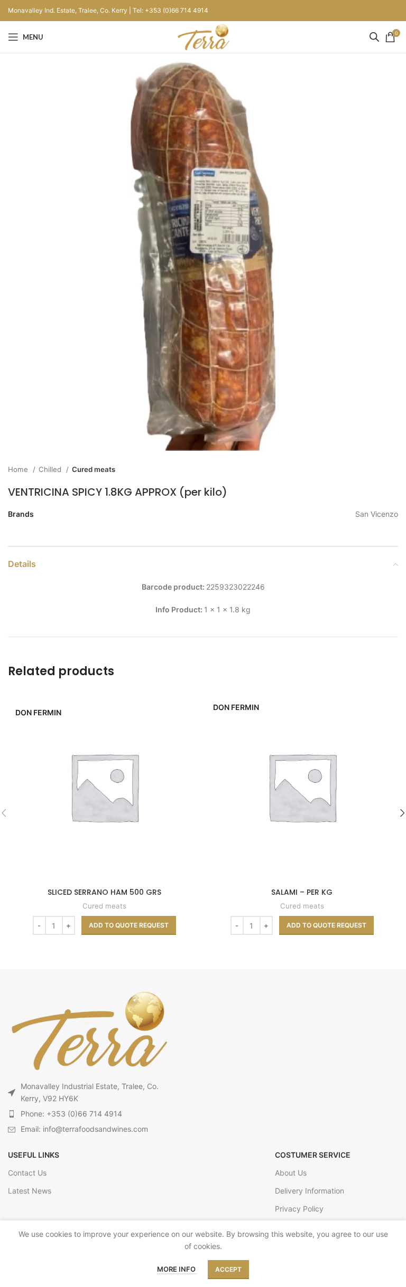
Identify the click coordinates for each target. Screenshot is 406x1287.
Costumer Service (312, 1154)
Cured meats (93, 469)
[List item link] (88, 1114)
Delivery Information (309, 1190)
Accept (228, 1269)
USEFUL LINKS (33, 1154)
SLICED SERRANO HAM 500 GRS (104, 892)
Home (19, 469)
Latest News (29, 1190)
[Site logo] (203, 36)
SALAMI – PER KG (302, 892)
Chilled (51, 469)
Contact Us (27, 1172)
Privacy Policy (299, 1208)
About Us (291, 1172)
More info (177, 1269)
